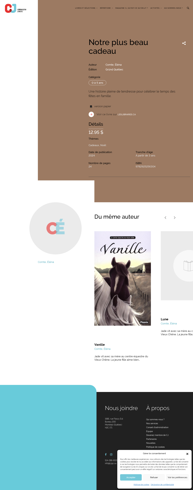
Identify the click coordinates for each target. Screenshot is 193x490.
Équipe (149, 431)
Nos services (152, 423)
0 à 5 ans (97, 82)
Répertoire (105, 8)
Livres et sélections (85, 8)
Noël (103, 145)
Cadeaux (94, 145)
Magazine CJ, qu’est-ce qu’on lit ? (131, 8)
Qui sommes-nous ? (173, 8)
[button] (187, 453)
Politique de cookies (141, 485)
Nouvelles (150, 443)
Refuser (154, 477)
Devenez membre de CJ (157, 435)
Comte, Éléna (114, 64)
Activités (155, 8)
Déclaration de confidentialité (162, 485)
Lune (164, 319)
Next (174, 217)
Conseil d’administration (157, 427)
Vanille (99, 344)
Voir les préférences (177, 477)
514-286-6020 (111, 460)
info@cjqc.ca (110, 463)
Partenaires (151, 439)
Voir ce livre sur (116, 114)
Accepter (130, 477)
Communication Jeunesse (15, 8)
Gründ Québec (114, 69)
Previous (165, 217)
